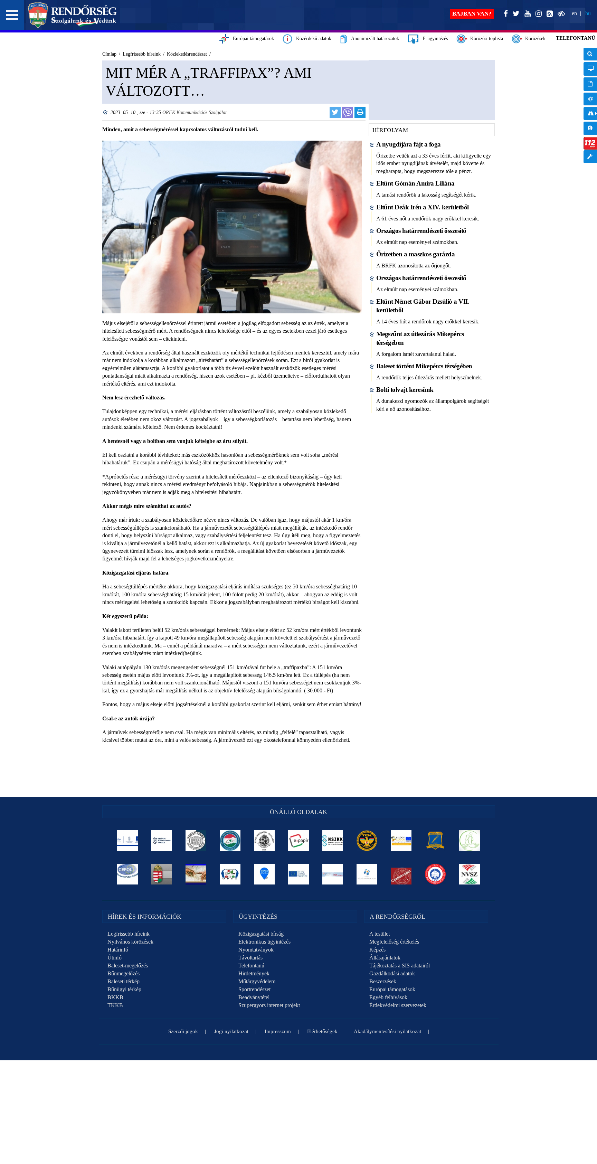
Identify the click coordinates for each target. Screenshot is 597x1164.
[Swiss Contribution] (333, 874)
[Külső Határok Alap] (367, 874)
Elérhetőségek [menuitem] (590, 99)
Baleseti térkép (123, 981)
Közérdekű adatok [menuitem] (590, 128)
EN (574, 13)
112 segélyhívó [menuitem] (590, 143)
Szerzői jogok (183, 1031)
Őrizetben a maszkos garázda (415, 254)
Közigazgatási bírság (261, 934)
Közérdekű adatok (311, 38)
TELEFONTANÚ (575, 38)
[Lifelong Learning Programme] (299, 874)
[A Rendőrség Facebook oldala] (504, 14)
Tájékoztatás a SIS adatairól (399, 965)
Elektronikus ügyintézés (264, 942)
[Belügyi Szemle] (196, 840)
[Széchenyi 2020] (264, 874)
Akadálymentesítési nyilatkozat (387, 1031)
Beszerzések (382, 981)
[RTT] (435, 840)
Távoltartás (250, 957)
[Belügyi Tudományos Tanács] (162, 840)
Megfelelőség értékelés (394, 942)
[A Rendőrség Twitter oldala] (515, 14)
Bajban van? (472, 13)
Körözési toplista (485, 38)
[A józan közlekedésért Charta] (401, 874)
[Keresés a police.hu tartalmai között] (590, 54)
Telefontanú (251, 965)
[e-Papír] (299, 840)
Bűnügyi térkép (124, 989)
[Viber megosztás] (347, 112)
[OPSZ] (230, 874)
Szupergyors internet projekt (269, 1005)
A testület (379, 934)
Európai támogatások (251, 38)
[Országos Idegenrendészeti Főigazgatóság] (230, 840)
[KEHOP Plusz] (128, 840)
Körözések (534, 38)
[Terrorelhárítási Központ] (367, 840)
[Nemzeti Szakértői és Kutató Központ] (333, 840)
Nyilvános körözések (130, 942)
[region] (232, 425)
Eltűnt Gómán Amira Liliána (415, 183)
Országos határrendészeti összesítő (421, 230)
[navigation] (590, 109)
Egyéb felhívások (388, 997)
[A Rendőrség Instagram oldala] (537, 14)
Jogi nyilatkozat (231, 1031)
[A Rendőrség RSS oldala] (548, 14)
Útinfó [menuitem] (590, 113)
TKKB (115, 1005)
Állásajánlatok (384, 957)
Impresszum (278, 1031)
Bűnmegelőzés (123, 973)
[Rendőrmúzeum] (264, 840)
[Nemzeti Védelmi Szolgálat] (470, 874)
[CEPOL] (128, 874)
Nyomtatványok (256, 950)
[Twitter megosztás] (335, 112)
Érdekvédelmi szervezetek (397, 1005)
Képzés (377, 950)
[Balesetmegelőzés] (435, 874)
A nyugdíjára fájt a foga (408, 144)
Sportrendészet (254, 989)
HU (588, 13)
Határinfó (117, 950)
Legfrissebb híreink (128, 934)
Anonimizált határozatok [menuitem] (590, 84)
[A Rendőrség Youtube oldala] (526, 14)
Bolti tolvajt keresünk (405, 389)
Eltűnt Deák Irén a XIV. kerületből (422, 207)
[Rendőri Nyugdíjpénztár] (196, 874)
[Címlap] (72, 15)
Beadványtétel (253, 997)
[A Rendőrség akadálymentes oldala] (560, 14)
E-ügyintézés (433, 38)
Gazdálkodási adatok (392, 973)
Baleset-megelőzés (127, 965)
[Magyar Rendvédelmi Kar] (162, 874)
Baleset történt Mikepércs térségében (424, 366)
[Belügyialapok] (401, 840)
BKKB (115, 997)
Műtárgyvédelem (256, 981)
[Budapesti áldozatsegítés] (470, 840)
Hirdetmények (253, 973)
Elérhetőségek (322, 1031)
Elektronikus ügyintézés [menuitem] (590, 69)
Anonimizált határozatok (373, 38)
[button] (12, 15)
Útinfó (114, 957)
